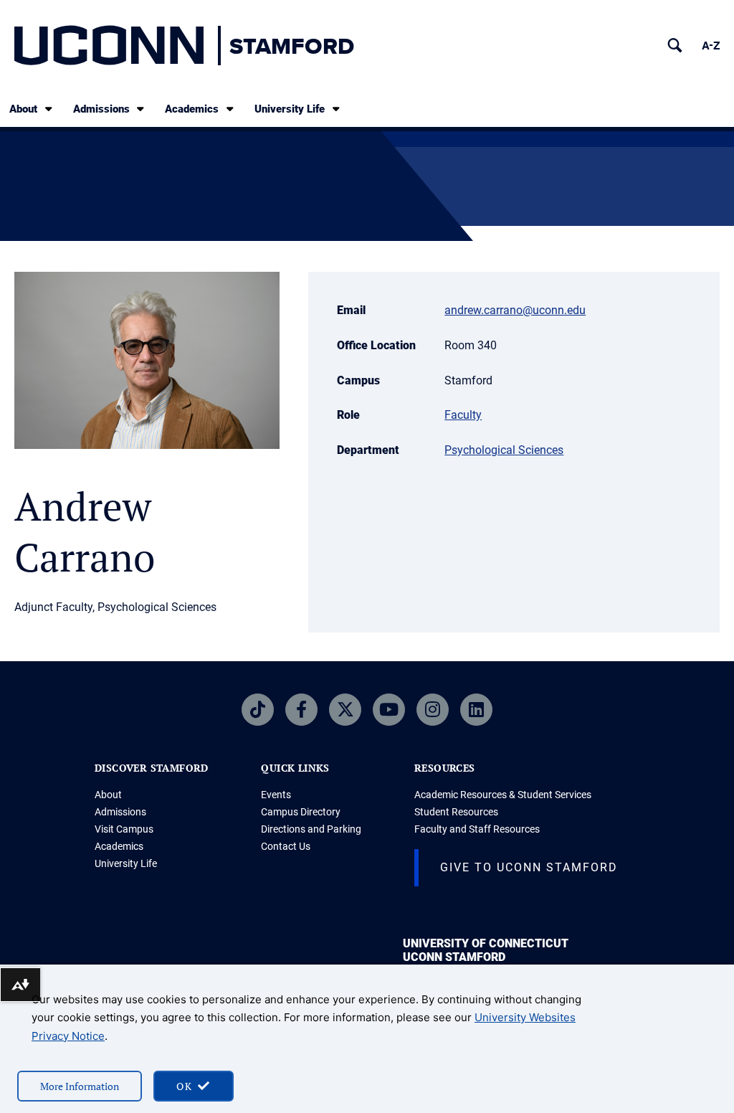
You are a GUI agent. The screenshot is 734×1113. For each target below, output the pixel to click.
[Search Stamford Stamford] (675, 46)
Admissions (101, 109)
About (23, 109)
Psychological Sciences (503, 450)
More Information (79, 1086)
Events (276, 794)
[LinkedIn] (476, 709)
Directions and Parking (311, 829)
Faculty (463, 415)
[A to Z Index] (711, 46)
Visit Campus (124, 829)
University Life (289, 109)
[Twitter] (345, 709)
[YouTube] (389, 709)
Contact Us (285, 846)
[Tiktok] (258, 709)
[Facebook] (301, 709)
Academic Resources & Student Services (502, 794)
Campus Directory (300, 812)
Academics (192, 109)
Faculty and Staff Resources (477, 829)
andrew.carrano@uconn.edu (515, 310)
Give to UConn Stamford (529, 867)
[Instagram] (432, 709)
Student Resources (456, 812)
